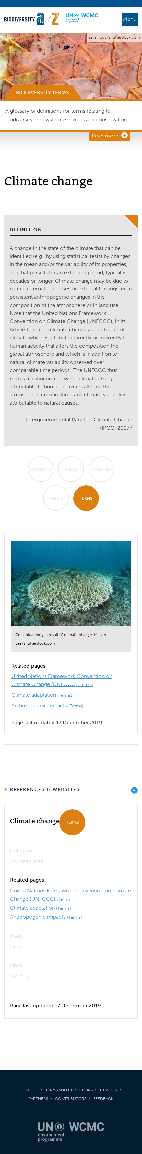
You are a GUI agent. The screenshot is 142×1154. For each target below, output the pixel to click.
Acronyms (40, 469)
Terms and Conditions (69, 1090)
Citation (109, 1090)
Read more (105, 136)
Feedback (103, 1098)
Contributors (70, 1098)
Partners (38, 1098)
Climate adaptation (41, 695)
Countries (101, 469)
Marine (55, 498)
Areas (71, 469)
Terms (86, 498)
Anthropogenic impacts (47, 705)
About (31, 1090)
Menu (129, 19)
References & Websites (45, 789)
